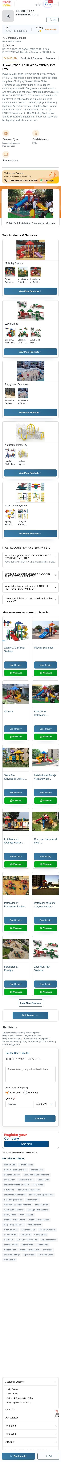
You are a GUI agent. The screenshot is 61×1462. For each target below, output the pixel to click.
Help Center (12, 1389)
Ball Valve (8, 1240)
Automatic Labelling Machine (17, 1205)
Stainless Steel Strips (39, 1220)
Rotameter (38, 1185)
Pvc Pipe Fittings (12, 1255)
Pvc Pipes (47, 1250)
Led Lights (25, 1235)
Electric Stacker (26, 1180)
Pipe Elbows (10, 1260)
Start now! (26, 1144)
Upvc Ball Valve (45, 1255)
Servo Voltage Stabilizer (15, 1170)
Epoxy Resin (10, 1215)
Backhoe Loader (12, 1175)
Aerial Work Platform (13, 1210)
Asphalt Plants (34, 1225)
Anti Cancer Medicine (27, 1240)
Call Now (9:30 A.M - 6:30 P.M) (23, 180)
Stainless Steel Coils (29, 1250)
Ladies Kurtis (10, 1235)
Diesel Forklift (41, 1205)
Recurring (33, 1092)
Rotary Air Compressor (29, 1190)
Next (51, 210)
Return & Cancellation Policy (20, 1398)
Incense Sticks (11, 1245)
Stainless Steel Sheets (14, 1220)
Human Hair (9, 1165)
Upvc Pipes (29, 1255)
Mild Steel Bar (26, 1215)
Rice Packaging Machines (41, 1195)
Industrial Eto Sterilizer (14, 1195)
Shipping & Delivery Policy (19, 1402)
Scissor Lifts (43, 1180)
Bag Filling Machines (14, 1225)
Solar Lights (27, 1245)
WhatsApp (49, 180)
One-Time (15, 1092)
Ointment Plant (28, 1230)
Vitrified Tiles (10, 1250)
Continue (40, 1118)
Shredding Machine (13, 1200)
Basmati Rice (36, 1170)
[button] (52, 19)
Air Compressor (48, 1240)
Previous (9, 210)
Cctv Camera (40, 1235)
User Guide (12, 1393)
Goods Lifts (42, 1245)
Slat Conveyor (10, 1230)
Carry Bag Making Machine (36, 1175)
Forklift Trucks (26, 1165)
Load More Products (30, 1003)
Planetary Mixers (47, 1230)
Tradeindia (6, 1152)
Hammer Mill (32, 1200)
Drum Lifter (9, 1180)
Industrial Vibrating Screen (16, 1185)
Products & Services (31, 58)
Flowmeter (9, 1190)
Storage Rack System (38, 1210)
